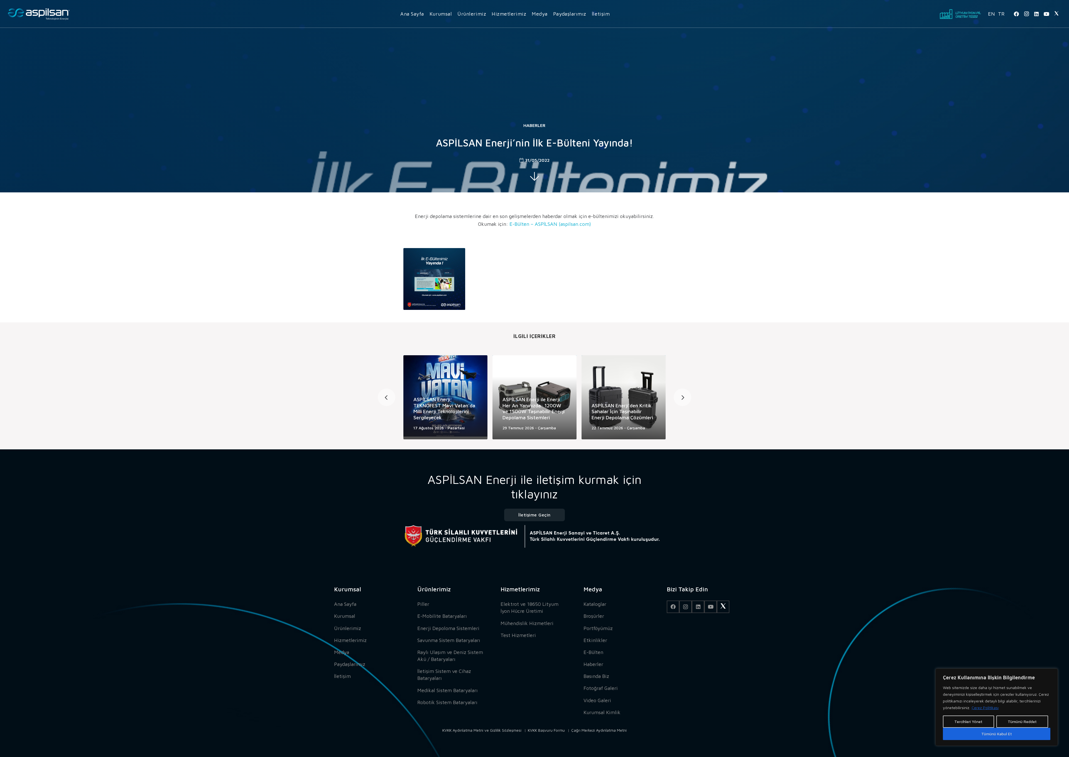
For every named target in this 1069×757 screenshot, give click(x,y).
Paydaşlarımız (349, 664)
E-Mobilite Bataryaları (442, 616)
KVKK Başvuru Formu (546, 730)
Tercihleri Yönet (968, 721)
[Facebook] (1016, 14)
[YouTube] (1046, 14)
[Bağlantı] (39, 14)
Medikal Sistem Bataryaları (447, 690)
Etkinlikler (595, 640)
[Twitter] (1056, 14)
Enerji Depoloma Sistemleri (448, 628)
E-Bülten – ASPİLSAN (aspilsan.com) (550, 224)
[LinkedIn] (1036, 14)
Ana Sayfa (345, 604)
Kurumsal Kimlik (602, 712)
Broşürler (593, 616)
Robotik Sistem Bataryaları (447, 702)
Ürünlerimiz (347, 628)
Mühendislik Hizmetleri (527, 623)
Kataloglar (594, 604)
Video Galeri (597, 700)
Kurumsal (344, 616)
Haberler (534, 125)
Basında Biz (596, 676)
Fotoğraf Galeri (600, 688)
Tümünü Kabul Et (996, 733)
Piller (423, 604)
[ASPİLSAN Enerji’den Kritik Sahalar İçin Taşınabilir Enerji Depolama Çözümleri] (624, 397)
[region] (996, 707)
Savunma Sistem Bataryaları (448, 640)
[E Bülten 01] (434, 279)
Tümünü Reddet (1022, 721)
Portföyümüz (598, 628)
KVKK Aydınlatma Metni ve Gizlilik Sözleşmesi (481, 730)
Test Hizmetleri (518, 635)
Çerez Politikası (985, 707)
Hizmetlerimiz (350, 640)
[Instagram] (1026, 14)
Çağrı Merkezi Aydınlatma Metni (599, 730)
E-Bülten (593, 652)
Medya (341, 652)
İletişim (342, 676)
